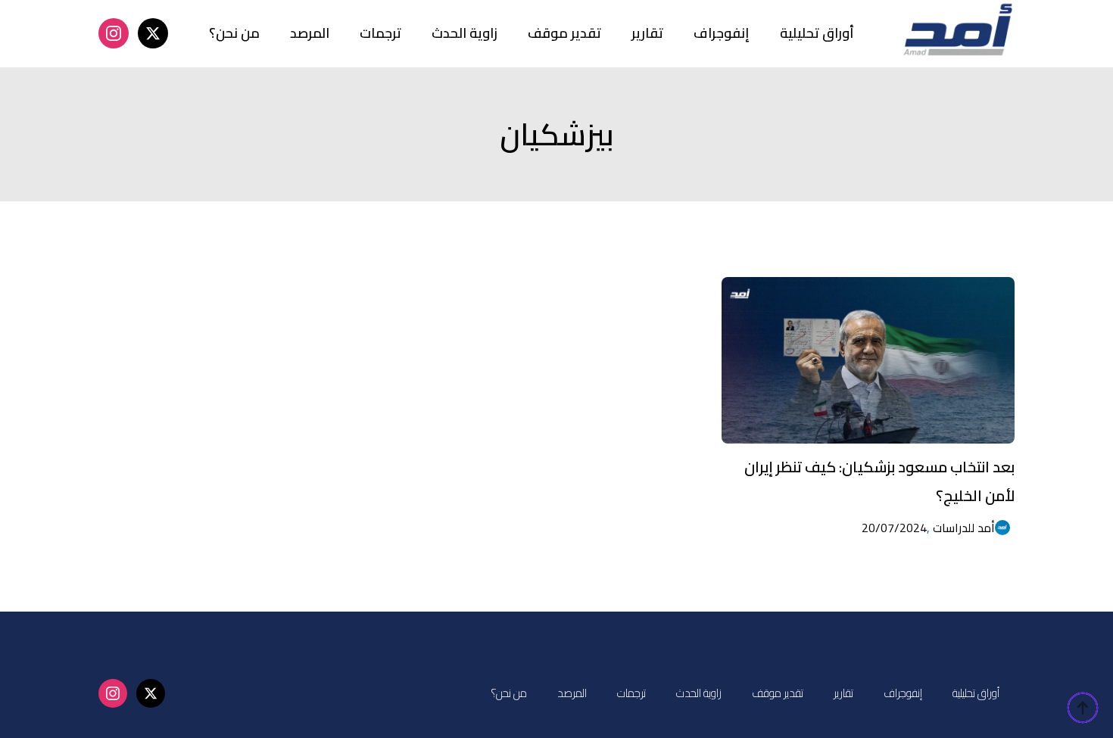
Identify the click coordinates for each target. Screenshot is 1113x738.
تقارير (647, 32)
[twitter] (153, 33)
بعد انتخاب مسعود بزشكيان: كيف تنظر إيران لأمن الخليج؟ (879, 481)
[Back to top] (1083, 708)
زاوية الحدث (464, 32)
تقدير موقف (564, 32)
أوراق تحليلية (817, 32)
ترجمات (380, 32)
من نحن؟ (234, 32)
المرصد (309, 32)
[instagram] (113, 33)
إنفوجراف (722, 32)
